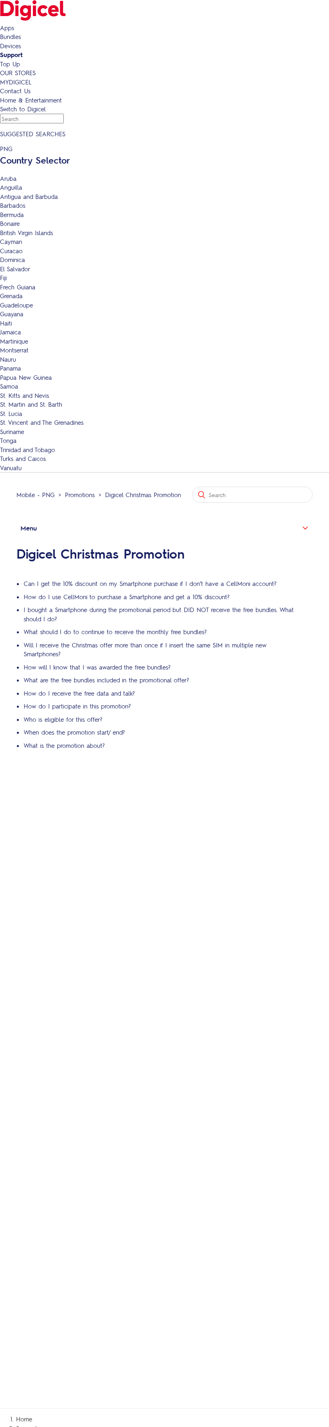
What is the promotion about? (64, 745)
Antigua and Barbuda (29, 196)
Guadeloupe (16, 305)
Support (11, 55)
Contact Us (15, 91)
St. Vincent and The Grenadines (41, 422)
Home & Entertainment (31, 100)
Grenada (11, 296)
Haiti (6, 323)
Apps (7, 28)
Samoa (9, 386)
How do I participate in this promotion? (77, 706)
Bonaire (10, 223)
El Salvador (15, 269)
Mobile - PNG (35, 495)
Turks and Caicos (23, 459)
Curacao (11, 251)
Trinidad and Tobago (27, 450)
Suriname (12, 432)
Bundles (10, 37)
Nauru (8, 359)
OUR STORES (18, 73)
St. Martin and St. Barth (31, 404)
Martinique (14, 341)
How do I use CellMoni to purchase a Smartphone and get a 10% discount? (126, 597)
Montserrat (14, 350)
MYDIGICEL (15, 82)
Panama (10, 368)
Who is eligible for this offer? (63, 719)
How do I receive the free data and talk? (79, 693)
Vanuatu (11, 468)
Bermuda (12, 215)
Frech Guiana (17, 287)
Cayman (11, 241)
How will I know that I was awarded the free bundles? (97, 667)
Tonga (8, 440)
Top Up (10, 64)
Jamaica (10, 332)
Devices (10, 46)
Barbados (12, 205)
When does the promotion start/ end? (74, 732)
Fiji (3, 278)
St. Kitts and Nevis (24, 395)
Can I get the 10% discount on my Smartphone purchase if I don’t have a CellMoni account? (150, 583)
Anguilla (11, 187)
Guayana (11, 314)
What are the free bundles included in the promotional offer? (106, 680)
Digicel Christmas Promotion (143, 495)
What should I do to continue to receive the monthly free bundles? (115, 632)
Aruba (8, 178)
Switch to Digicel (23, 109)
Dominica (12, 260)
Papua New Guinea (26, 377)
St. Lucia (11, 413)
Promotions (80, 495)
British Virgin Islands (26, 233)
